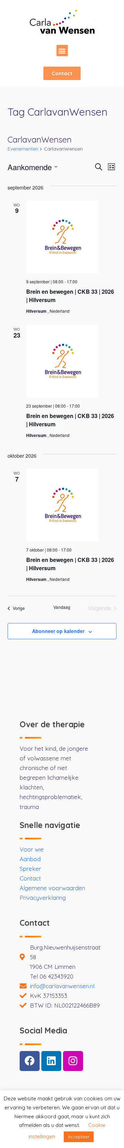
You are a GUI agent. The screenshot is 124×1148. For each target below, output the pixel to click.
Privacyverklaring (43, 897)
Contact (30, 878)
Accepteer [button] (79, 1136)
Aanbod (30, 859)
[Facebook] (30, 1061)
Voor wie (32, 849)
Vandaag (61, 607)
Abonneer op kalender (58, 630)
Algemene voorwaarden (52, 888)
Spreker (30, 868)
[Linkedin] (51, 1061)
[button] (62, 50)
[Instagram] (73, 1061)
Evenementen (23, 149)
